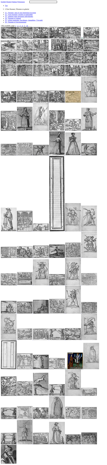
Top (6, 5)
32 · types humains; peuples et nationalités (19, 14)
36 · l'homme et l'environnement (15, 22)
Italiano (14, 2)
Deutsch (9, 2)
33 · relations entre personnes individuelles (19, 16)
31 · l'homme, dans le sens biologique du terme (20, 13)
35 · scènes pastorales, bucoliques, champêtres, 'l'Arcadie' (24, 20)
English (3, 2)
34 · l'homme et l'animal (13, 18)
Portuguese (21, 2)
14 (27, 26)
